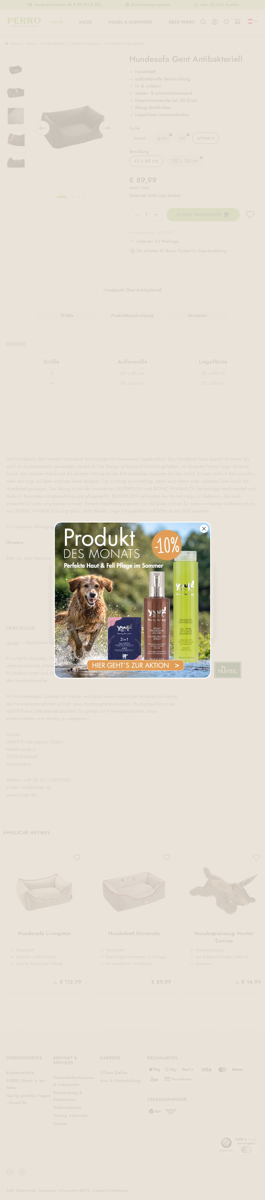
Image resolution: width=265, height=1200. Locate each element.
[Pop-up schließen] (204, 529)
